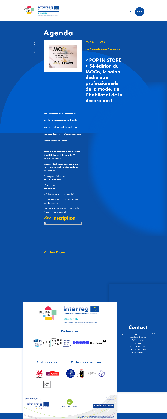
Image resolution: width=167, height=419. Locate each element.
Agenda (34, 47)
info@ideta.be (137, 352)
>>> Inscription (60, 217)
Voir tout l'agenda (56, 252)
